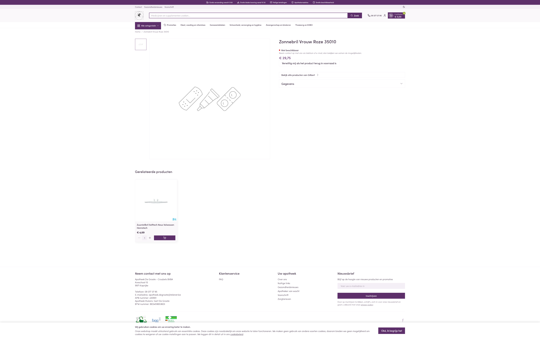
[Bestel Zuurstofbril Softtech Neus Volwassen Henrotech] (164, 237)
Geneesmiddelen (217, 24)
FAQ (221, 279)
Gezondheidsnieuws (153, 6)
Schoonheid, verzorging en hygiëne (245, 24)
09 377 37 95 (151, 291)
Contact (138, 6)
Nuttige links (284, 283)
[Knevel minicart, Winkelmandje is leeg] (390, 15)
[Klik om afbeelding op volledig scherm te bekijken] (209, 99)
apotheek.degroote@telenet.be (165, 294)
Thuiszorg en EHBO (304, 24)
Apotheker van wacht (288, 290)
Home (137, 31)
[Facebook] (403, 320)
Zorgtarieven (284, 298)
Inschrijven (371, 295)
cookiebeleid (236, 334)
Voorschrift (169, 6)
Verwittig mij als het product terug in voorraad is (309, 63)
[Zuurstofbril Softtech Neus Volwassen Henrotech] (156, 200)
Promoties (171, 24)
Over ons (282, 279)
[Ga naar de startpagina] (139, 15)
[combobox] (248, 15)
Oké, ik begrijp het (391, 330)
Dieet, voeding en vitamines (193, 24)
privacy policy (367, 304)
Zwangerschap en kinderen (278, 24)
